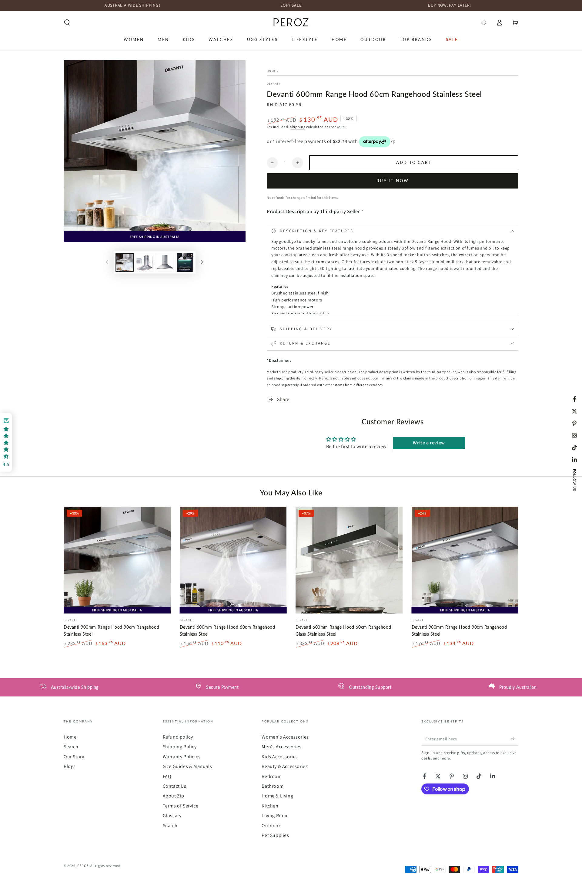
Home (271, 71)
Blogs (70, 766)
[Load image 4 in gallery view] (185, 262)
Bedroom (272, 776)
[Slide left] (107, 262)
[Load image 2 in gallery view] (144, 262)
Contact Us (174, 786)
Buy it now (392, 180)
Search (71, 746)
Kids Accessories (280, 756)
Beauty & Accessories (285, 766)
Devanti (273, 84)
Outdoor (271, 825)
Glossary (172, 815)
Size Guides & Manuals (187, 766)
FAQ (167, 776)
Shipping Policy (180, 746)
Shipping (298, 126)
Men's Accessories (281, 746)
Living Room (275, 815)
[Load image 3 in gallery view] (165, 262)
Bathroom (272, 786)
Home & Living (277, 796)
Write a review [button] (429, 443)
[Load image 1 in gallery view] (124, 262)
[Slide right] (202, 262)
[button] (67, 22)
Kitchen (270, 806)
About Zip (173, 796)
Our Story (74, 756)
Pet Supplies (275, 835)
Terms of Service (181, 806)
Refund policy (178, 737)
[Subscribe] (514, 738)
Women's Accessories (285, 737)
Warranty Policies (182, 756)
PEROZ (83, 865)
